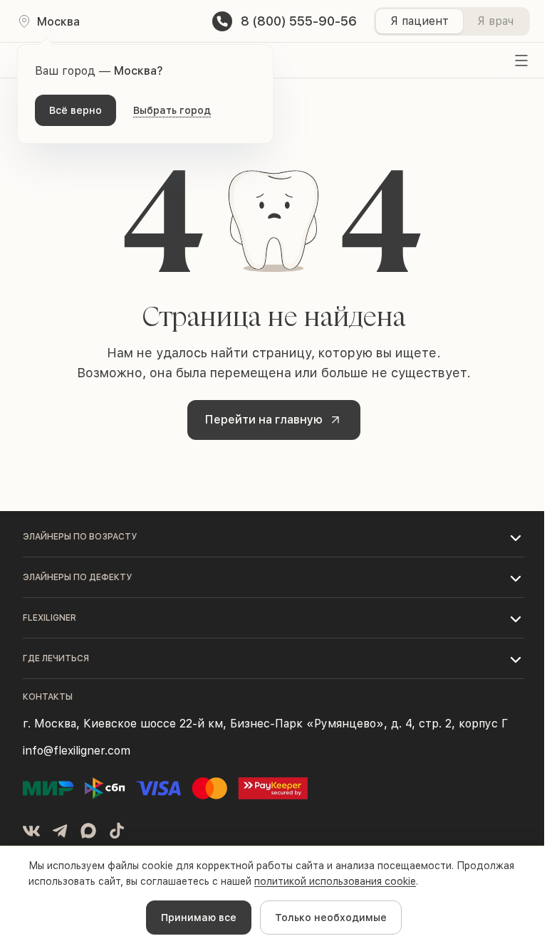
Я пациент (419, 21)
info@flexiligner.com (76, 750)
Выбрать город (172, 110)
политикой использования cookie (335, 881)
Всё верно (75, 110)
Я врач (495, 21)
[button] (273, 536)
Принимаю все (198, 917)
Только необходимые (331, 917)
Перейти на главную (264, 419)
